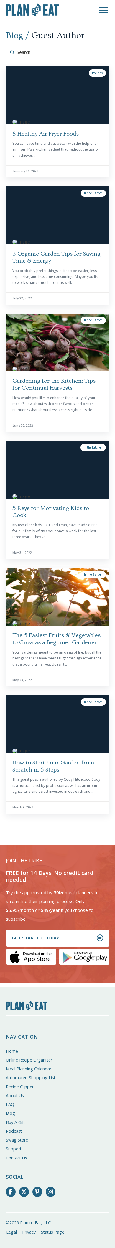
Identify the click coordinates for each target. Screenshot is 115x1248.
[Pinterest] (37, 1192)
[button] (103, 10)
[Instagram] (51, 1192)
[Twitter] (24, 1192)
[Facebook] (11, 1192)
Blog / (17, 36)
